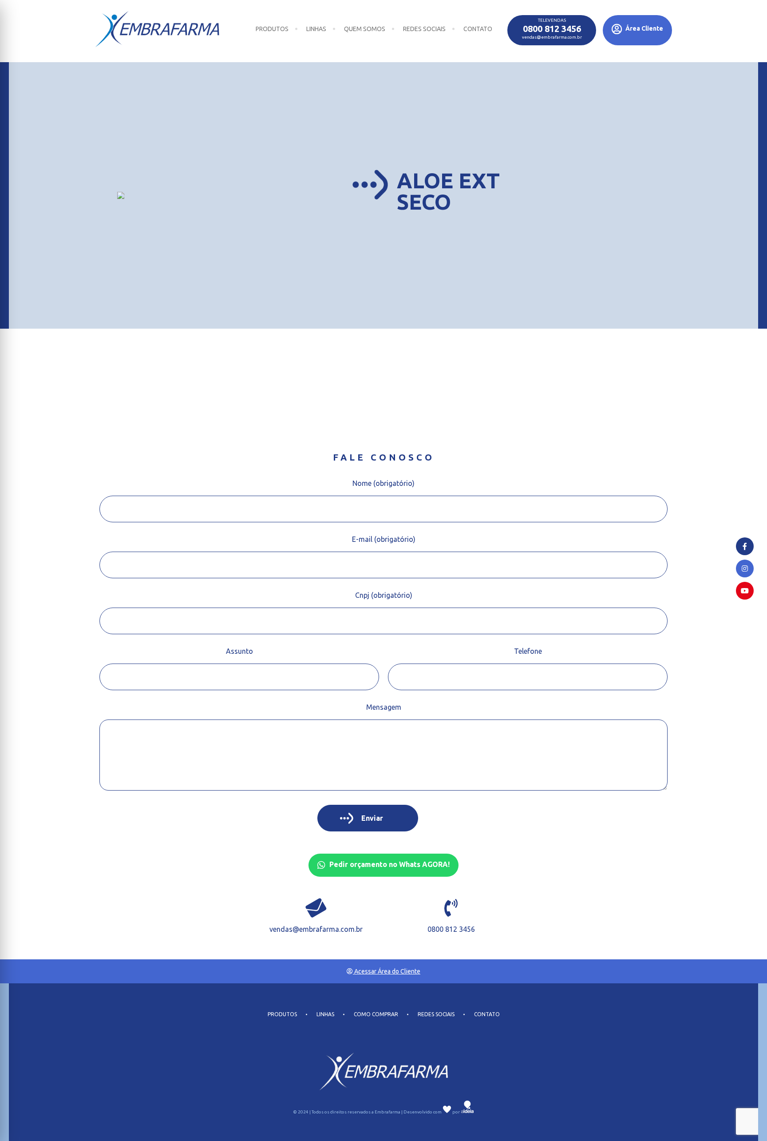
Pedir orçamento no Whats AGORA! (389, 864)
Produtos (272, 29)
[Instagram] (745, 568)
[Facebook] (745, 546)
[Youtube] (745, 591)
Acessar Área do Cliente (386, 971)
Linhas (316, 29)
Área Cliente (643, 28)
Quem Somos (364, 29)
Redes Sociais (424, 29)
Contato (477, 29)
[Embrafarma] (157, 29)
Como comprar (376, 1014)
